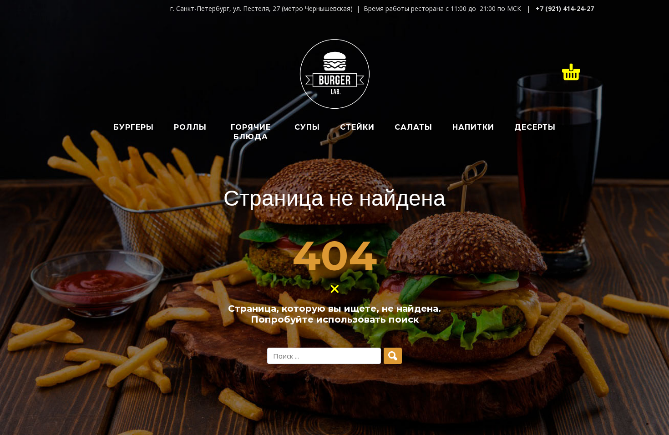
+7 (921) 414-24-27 (565, 8)
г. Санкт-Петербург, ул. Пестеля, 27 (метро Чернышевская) (261, 8)
